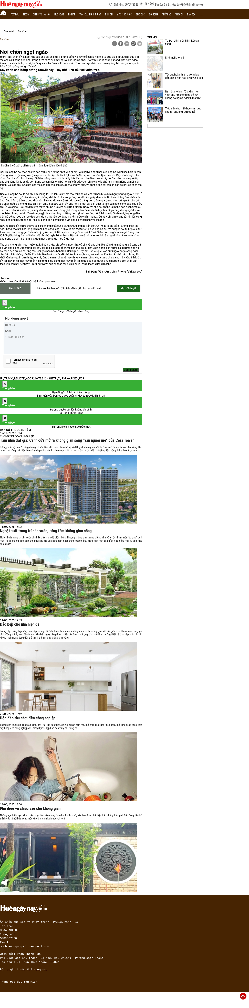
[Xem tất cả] (201, 14)
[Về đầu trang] (243, 996)
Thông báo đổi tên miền (18, 981)
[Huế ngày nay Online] (21, 6)
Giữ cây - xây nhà (55, 70)
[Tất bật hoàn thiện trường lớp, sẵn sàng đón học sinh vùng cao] (155, 80)
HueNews (198, 4)
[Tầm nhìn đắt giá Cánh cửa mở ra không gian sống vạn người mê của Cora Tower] (68, 489)
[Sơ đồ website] (141, 4)
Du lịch (109, 14)
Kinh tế (71, 14)
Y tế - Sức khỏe (124, 14)
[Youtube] (152, 4)
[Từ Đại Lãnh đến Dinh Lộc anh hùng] (155, 46)
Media (26, 14)
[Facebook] (147, 4)
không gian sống (9, 281)
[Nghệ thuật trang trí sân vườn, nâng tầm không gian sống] (68, 582)
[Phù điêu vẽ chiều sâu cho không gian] (68, 857)
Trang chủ (9, 31)
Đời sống (153, 14)
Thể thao (166, 14)
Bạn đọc (191, 14)
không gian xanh (46, 281)
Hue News (59, 14)
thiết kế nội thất (28, 281)
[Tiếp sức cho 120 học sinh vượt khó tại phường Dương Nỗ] (155, 114)
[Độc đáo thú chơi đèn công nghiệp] (68, 766)
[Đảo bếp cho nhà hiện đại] (68, 676)
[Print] (114, 43)
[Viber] (133, 44)
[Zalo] (126, 44)
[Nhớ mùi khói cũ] (155, 63)
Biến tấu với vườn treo (84, 70)
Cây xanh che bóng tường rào (21, 70)
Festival (15, 14)
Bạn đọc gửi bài (163, 4)
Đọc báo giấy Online (182, 4)
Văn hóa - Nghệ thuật (90, 14)
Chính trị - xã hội (41, 14)
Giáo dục (140, 14)
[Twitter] (139, 44)
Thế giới (179, 14)
